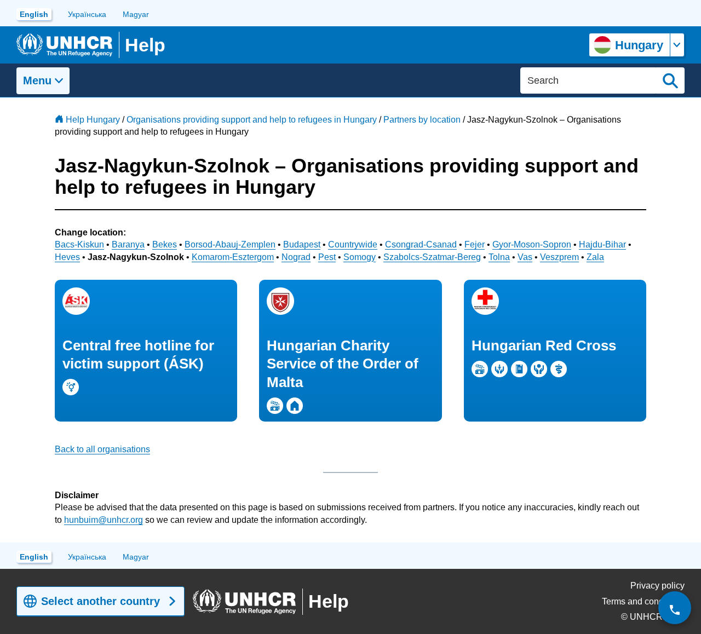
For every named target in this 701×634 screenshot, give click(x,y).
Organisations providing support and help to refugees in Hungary (252, 119)
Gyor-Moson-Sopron (531, 244)
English (34, 14)
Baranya (128, 244)
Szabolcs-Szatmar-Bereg (432, 257)
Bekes (164, 244)
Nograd (296, 257)
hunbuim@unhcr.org (103, 520)
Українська (87, 14)
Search (670, 80)
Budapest (301, 244)
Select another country (100, 601)
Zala (595, 257)
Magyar (136, 14)
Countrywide (352, 244)
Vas (525, 257)
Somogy (359, 257)
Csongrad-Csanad (421, 244)
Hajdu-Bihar (602, 244)
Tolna (499, 257)
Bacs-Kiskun (79, 244)
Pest (327, 257)
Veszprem (559, 257)
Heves (67, 257)
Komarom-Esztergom (233, 257)
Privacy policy (657, 585)
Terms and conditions (643, 601)
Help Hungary (93, 119)
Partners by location (422, 119)
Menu (37, 80)
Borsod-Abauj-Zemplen (230, 244)
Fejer (474, 244)
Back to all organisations (102, 449)
